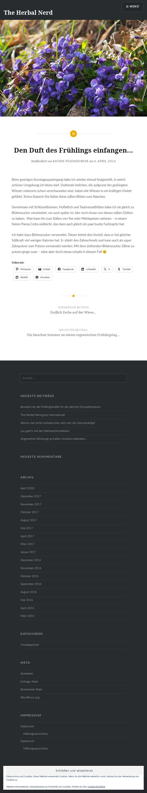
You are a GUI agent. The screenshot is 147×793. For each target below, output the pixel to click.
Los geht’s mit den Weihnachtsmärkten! (45, 431)
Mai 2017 (26, 528)
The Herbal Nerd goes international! (42, 415)
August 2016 (28, 592)
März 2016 (27, 616)
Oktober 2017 (29, 512)
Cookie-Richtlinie (96, 787)
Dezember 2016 (30, 560)
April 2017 (27, 536)
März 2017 (27, 544)
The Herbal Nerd (28, 12)
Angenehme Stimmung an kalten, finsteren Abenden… (53, 438)
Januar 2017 (28, 552)
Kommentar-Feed (31, 689)
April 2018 (27, 488)
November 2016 (30, 568)
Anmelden (26, 673)
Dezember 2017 (30, 496)
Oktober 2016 (29, 576)
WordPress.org (29, 697)
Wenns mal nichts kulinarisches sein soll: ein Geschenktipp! (57, 423)
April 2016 (27, 608)
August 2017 (28, 520)
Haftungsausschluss (35, 733)
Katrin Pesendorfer (71, 161)
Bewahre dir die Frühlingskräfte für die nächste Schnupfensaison (60, 407)
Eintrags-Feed (29, 681)
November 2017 (30, 504)
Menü (134, 6)
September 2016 (31, 584)
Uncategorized (29, 644)
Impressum (27, 726)
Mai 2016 (26, 600)
